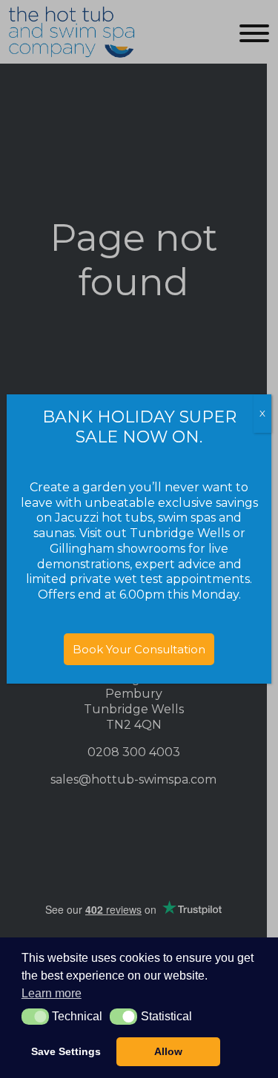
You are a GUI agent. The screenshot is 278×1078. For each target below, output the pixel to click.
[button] (35, 1016)
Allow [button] (168, 1051)
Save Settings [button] (66, 1051)
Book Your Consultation (139, 649)
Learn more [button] (51, 993)
